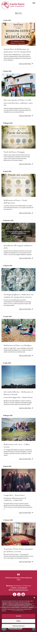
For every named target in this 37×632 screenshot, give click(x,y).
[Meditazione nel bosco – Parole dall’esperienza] (18, 185)
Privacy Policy (21, 629)
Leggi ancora (25, 64)
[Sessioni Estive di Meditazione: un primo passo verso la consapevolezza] (18, 34)
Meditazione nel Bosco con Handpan (17, 345)
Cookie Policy (14, 629)
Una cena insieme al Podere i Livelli (17, 100)
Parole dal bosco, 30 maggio (14, 152)
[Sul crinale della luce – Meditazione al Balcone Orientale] (18, 376)
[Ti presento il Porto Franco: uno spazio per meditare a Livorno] (18, 534)
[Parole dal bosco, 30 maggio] (18, 137)
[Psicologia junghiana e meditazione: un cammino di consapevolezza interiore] (18, 279)
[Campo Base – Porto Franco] (18, 480)
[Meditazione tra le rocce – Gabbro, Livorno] (18, 429)
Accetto (18, 616)
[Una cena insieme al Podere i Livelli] (18, 85)
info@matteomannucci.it (21, 590)
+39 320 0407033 (22, 588)
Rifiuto (19, 621)
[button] (34, 597)
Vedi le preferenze (18, 626)
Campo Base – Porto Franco (14, 495)
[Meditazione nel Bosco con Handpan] (18, 330)
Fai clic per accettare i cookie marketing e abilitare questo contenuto (18, 232)
